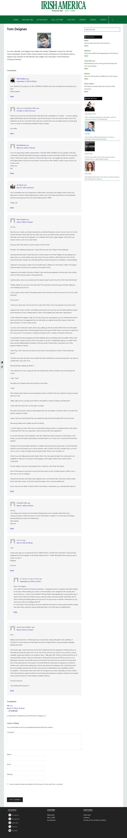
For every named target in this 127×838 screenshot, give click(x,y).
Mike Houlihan (21, 79)
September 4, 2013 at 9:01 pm (27, 81)
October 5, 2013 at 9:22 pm (26, 111)
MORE (86, 46)
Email (9, 764)
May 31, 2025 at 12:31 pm (25, 630)
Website (10, 774)
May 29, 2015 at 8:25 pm (25, 187)
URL (8, 705)
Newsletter (51, 820)
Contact (86, 817)
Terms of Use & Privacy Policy (94, 820)
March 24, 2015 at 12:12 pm (26, 148)
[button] (113, 20)
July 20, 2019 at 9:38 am (25, 543)
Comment (11, 732)
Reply (12, 96)
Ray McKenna (21, 145)
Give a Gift (51, 817)
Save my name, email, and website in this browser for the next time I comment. (36, 784)
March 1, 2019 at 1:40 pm (25, 505)
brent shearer (21, 219)
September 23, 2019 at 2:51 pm (30, 581)
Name (9, 754)
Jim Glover (20, 185)
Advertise (87, 815)
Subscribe (50, 815)
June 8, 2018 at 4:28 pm (25, 222)
